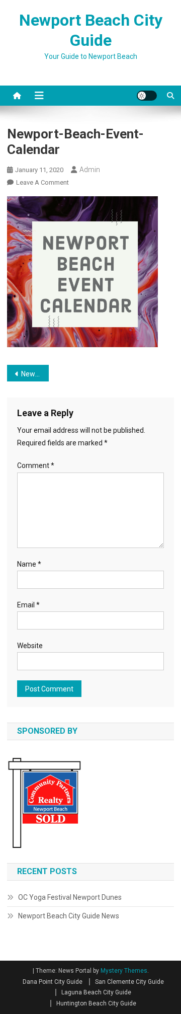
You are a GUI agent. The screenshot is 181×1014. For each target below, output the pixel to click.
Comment (35, 465)
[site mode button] (147, 96)
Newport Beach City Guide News (68, 916)
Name (29, 564)
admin (89, 170)
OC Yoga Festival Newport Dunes (70, 897)
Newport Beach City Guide (35, 374)
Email (28, 605)
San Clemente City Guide (129, 981)
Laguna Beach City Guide (96, 992)
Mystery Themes (124, 970)
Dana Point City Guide (52, 981)
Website (30, 646)
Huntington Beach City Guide (96, 1003)
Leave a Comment (42, 182)
